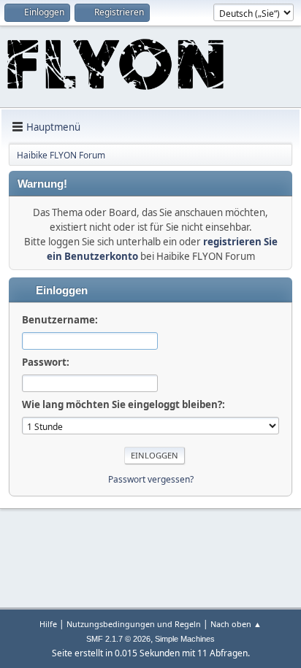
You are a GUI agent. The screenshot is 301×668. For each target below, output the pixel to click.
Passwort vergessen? (151, 479)
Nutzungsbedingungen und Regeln (133, 623)
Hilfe (48, 623)
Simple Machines (185, 638)
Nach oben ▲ (236, 623)
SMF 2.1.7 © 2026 (118, 638)
